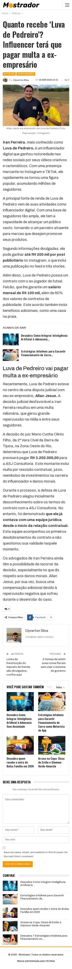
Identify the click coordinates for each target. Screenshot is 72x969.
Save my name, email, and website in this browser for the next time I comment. (36, 854)
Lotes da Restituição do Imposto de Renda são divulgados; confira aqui (18, 667)
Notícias (9, 74)
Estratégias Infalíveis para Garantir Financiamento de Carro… (43, 353)
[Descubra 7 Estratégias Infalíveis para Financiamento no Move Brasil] (10, 939)
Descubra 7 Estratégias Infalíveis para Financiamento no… (43, 937)
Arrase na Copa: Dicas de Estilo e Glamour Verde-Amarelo (40, 924)
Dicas (46, 698)
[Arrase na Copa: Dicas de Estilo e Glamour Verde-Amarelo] (51, 745)
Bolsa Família (20, 742)
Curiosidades (26, 74)
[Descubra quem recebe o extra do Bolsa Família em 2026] (20, 745)
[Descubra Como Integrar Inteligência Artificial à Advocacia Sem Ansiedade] (11, 339)
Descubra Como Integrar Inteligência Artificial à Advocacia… (44, 337)
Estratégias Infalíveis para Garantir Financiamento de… (42, 897)
